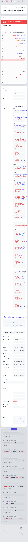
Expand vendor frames (8, 17)
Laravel (18, 530)
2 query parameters (8, 462)
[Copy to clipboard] (24, 93)
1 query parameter (7, 436)
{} (19, 111)
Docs (13, 530)
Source (8, 530)
